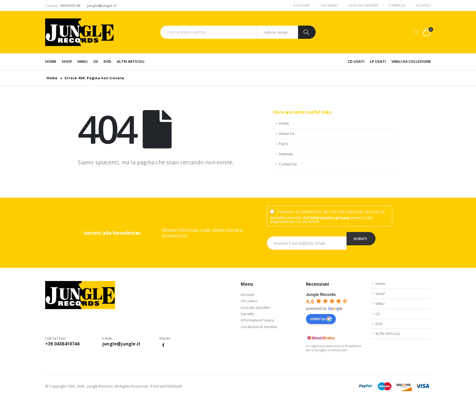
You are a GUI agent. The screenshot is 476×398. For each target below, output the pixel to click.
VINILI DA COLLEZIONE (411, 61)
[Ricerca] (307, 32)
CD (95, 61)
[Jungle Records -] (79, 32)
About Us (286, 133)
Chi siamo (329, 5)
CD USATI (356, 61)
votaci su (318, 318)
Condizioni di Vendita (259, 326)
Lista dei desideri (363, 5)
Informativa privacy (330, 217)
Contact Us (288, 164)
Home (50, 61)
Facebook (163, 345)
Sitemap (286, 154)
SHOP (67, 61)
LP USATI (378, 61)
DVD (107, 61)
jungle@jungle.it (121, 344)
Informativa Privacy (257, 320)
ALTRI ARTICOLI (130, 61)
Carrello (397, 5)
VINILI (82, 61)
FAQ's (283, 143)
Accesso (423, 5)
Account (301, 5)
